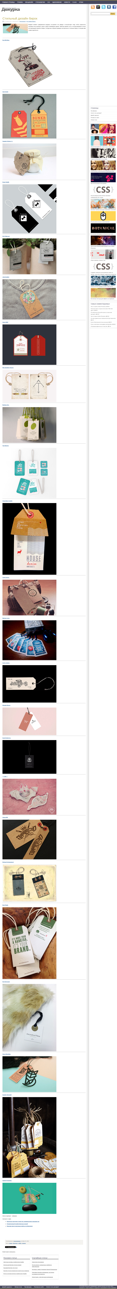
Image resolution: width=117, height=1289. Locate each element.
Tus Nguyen (5, 445)
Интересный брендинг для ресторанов (12, 1264)
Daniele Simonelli (6, 1095)
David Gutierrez (6, 738)
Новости (67, 2)
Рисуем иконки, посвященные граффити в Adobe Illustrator (42, 1265)
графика (20, 2)
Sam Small (5, 91)
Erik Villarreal (6, 236)
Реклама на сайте (39, 1287)
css (48, 2)
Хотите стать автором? (52, 1287)
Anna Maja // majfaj (7, 501)
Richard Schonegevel (8, 862)
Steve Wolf (5, 322)
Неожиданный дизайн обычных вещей (17, 1224)
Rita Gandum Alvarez (8, 367)
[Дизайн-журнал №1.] (10, 9)
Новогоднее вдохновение (38, 1262)
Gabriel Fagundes (7, 1180)
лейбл (19, 1243)
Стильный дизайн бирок (19, 18)
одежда (24, 1243)
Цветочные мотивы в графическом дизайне (13, 1262)
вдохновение (57, 2)
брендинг (15, 1243)
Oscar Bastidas (6, 1054)
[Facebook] (114, 7)
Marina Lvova (6, 618)
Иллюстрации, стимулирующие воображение (42, 1277)
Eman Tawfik (5, 182)
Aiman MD (5, 817)
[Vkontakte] (109, 7)
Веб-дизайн (29, 2)
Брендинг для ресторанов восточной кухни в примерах (16, 1270)
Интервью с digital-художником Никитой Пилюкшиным (44, 1269)
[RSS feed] (93, 7)
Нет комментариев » (31, 21)
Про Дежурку (28, 1287)
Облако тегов (18, 1287)
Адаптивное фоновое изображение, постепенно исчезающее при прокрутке (43, 1273)
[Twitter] (103, 7)
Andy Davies (5, 577)
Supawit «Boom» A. (7, 141)
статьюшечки (40, 2)
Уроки (81, 2)
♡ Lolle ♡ (5, 776)
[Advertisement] (38, 1235)
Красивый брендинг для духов (10, 1267)
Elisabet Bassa (6, 705)
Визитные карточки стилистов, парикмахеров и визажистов (23, 1221)
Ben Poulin (5, 905)
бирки (10, 1243)
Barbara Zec (5, 405)
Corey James (6, 663)
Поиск (113, 13)
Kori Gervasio (6, 981)
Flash (75, 2)
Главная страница (8, 2)
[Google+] (98, 7)
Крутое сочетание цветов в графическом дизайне (15, 1273)
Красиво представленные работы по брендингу (20, 1226)
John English (5, 277)
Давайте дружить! (7, 1287)
